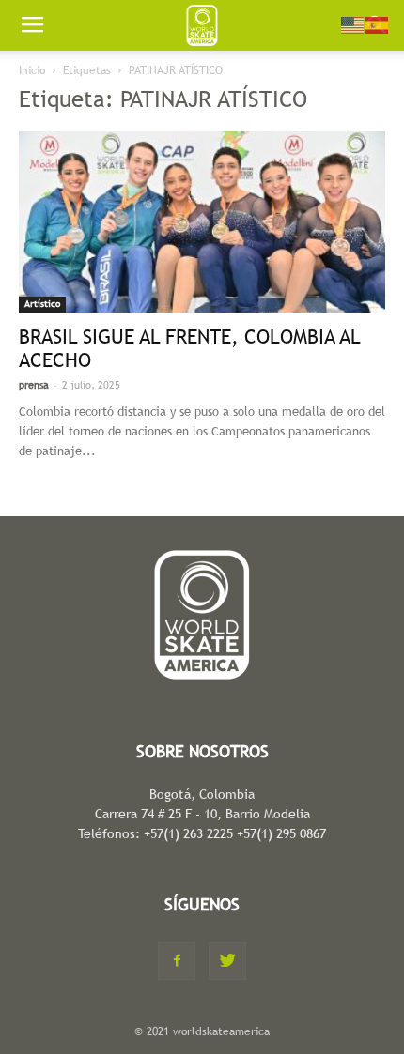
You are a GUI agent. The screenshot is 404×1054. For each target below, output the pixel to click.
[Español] (377, 23)
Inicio (32, 70)
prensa (34, 384)
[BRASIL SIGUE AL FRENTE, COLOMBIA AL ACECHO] (202, 222)
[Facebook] (176, 961)
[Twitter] (227, 961)
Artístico (42, 303)
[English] (353, 23)
